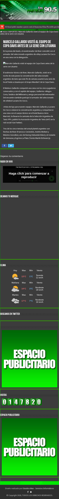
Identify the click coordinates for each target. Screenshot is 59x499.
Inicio (4, 32)
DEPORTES (13, 32)
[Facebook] (28, 492)
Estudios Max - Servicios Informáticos (38, 488)
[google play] (31, 492)
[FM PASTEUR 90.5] (29, 10)
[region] (29, 358)
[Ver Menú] (3, 7)
